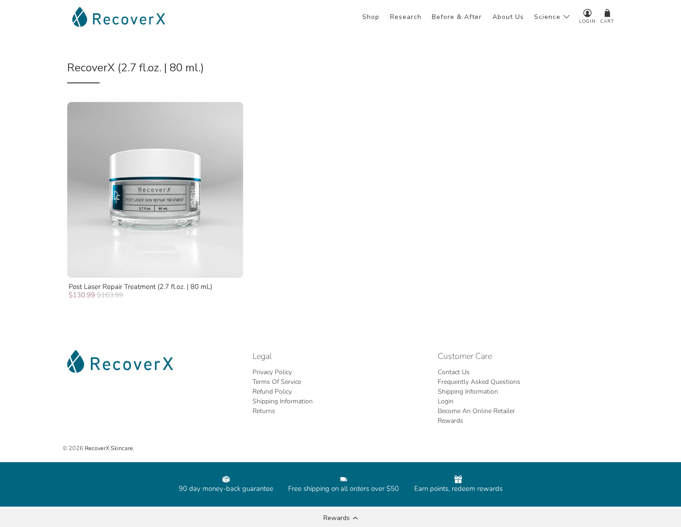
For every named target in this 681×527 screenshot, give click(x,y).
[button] (340, 517)
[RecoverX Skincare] (118, 17)
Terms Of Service (276, 381)
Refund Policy (272, 391)
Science (547, 17)
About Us (508, 17)
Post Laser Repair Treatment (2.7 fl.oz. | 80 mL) (140, 286)
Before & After (457, 17)
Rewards (450, 420)
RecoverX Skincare (109, 448)
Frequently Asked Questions (479, 381)
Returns (263, 411)
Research (406, 17)
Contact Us (454, 372)
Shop (370, 17)
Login (446, 401)
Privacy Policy (272, 372)
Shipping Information (282, 401)
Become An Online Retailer (476, 411)
